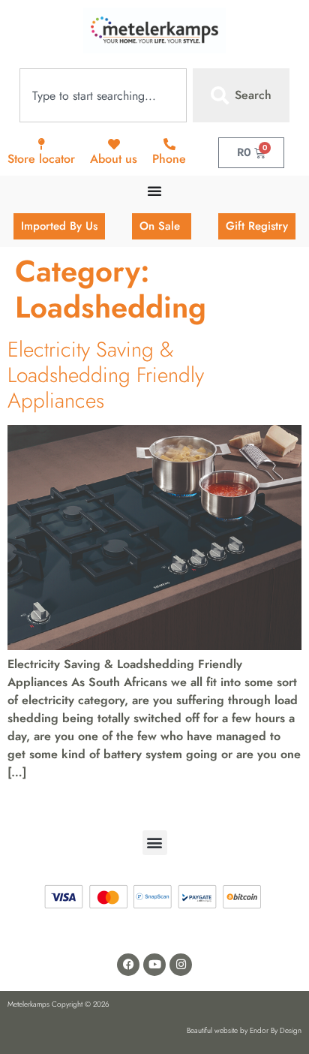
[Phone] (170, 144)
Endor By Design (276, 1030)
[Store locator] (41, 144)
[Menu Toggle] (154, 190)
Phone (169, 158)
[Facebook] (128, 964)
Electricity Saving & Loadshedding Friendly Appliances (106, 374)
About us (113, 158)
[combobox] (103, 95)
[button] (154, 842)
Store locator (41, 158)
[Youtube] (154, 964)
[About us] (114, 144)
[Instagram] (181, 964)
